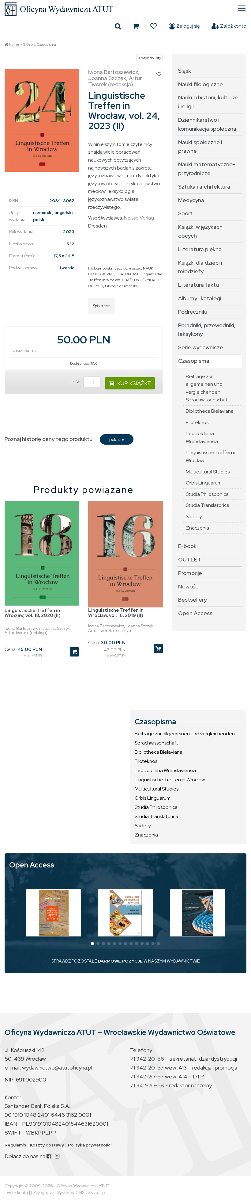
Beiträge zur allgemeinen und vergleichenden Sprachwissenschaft (207, 388)
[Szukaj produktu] (118, 26)
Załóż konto (232, 26)
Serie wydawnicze (200, 347)
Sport (185, 213)
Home (14, 44)
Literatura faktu (198, 284)
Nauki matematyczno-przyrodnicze (206, 169)
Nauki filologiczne (200, 84)
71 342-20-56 (147, 1058)
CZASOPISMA (127, 274)
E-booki (188, 545)
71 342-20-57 (147, 1067)
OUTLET (189, 559)
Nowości (189, 586)
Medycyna (191, 200)
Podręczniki (192, 311)
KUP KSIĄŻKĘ (134, 383)
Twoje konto (16, 1192)
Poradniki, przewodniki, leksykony (207, 330)
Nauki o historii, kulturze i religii (208, 102)
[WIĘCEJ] (53, 912)
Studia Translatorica (207, 505)
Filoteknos (197, 422)
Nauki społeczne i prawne (200, 147)
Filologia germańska (121, 286)
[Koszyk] (136, 26)
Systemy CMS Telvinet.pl (81, 1192)
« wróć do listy (149, 58)
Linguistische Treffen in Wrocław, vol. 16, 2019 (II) (116, 612)
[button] (92, 943)
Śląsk (184, 70)
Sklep (28, 44)
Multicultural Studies (208, 472)
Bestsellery (192, 599)
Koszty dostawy (47, 1145)
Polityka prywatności (89, 1145)
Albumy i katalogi (199, 298)
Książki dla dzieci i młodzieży (200, 267)
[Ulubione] (153, 26)
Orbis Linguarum (204, 483)
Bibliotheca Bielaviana (210, 411)
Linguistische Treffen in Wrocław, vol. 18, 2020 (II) (33, 613)
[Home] (125, 9)
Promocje (190, 572)
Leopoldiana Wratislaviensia (202, 437)
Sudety (194, 516)
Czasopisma (46, 44)
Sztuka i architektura (204, 186)
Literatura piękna (200, 249)
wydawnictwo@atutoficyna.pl (57, 1067)
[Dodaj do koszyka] (74, 652)
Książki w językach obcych (200, 231)
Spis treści (102, 305)
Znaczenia (197, 528)
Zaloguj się (187, 26)
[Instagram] (57, 1156)
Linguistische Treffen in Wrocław (211, 456)
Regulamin (15, 1145)
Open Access (195, 613)
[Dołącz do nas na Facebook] (49, 1156)
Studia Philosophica (207, 494)
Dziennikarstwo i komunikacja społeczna (207, 124)
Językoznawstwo (127, 268)
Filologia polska (100, 268)
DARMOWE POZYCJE (120, 961)
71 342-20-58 (147, 1085)
